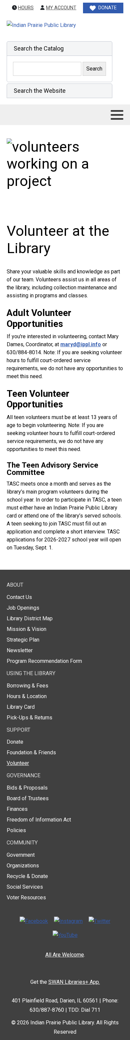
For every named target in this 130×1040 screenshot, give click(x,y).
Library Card (21, 707)
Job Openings (23, 608)
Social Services (25, 887)
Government (21, 855)
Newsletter (20, 650)
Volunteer (18, 763)
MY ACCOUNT (61, 8)
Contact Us (19, 597)
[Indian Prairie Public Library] (56, 25)
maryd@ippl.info (80, 344)
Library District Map (30, 618)
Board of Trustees (28, 798)
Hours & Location (27, 696)
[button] (59, 48)
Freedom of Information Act (39, 820)
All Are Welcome (64, 955)
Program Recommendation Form (44, 661)
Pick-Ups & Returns (29, 717)
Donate (15, 742)
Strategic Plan (23, 640)
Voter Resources (26, 897)
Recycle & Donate (27, 876)
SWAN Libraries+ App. (74, 982)
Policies (16, 830)
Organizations (23, 865)
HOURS (26, 8)
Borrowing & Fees (27, 685)
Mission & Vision (26, 629)
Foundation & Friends (31, 752)
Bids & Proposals (27, 788)
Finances (17, 809)
